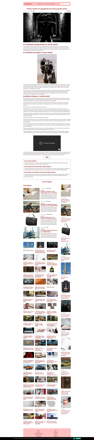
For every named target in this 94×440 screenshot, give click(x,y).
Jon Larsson (33, 11)
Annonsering (39, 3)
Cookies (47, 3)
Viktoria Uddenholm (49, 214)
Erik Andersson (48, 201)
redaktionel (69, 11)
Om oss (44, 3)
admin (47, 227)
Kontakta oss (52, 3)
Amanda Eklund (48, 188)
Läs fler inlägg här (47, 181)
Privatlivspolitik (78, 438)
